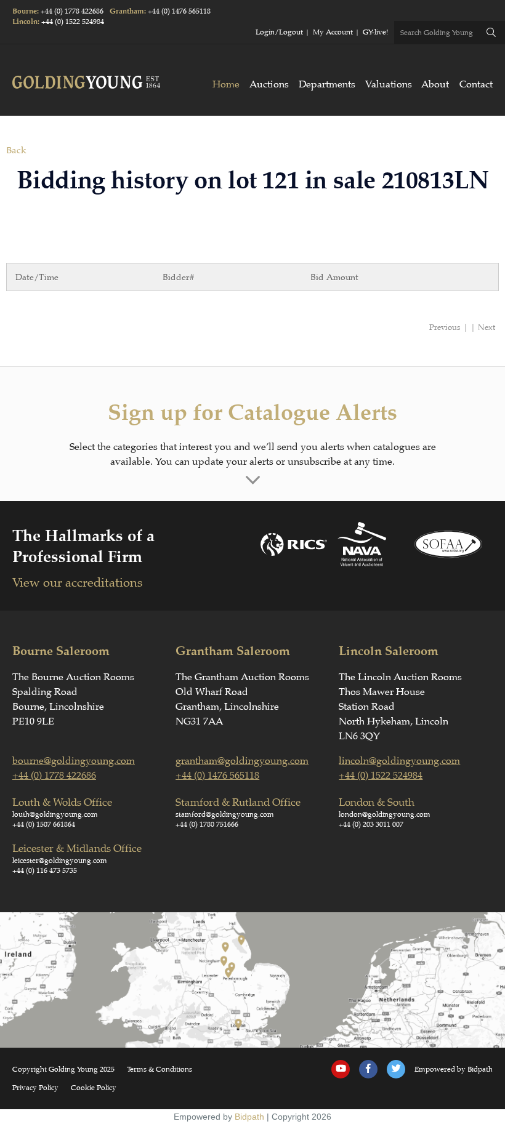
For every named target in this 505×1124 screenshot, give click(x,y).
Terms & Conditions (159, 1069)
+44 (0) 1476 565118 (179, 11)
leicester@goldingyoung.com (59, 860)
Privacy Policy (35, 1088)
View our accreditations (77, 582)
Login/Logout (279, 32)
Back (16, 150)
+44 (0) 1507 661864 (43, 824)
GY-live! (375, 32)
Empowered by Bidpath (453, 1069)
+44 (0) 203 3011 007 (371, 824)
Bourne (24, 11)
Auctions (269, 84)
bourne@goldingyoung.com (73, 761)
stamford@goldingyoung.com (225, 814)
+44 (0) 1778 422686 (72, 11)
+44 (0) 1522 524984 (72, 21)
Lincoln (25, 21)
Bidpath (249, 1117)
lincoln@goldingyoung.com (399, 761)
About (435, 84)
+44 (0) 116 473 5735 (44, 870)
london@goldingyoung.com (384, 814)
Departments (327, 84)
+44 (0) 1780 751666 (207, 824)
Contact (476, 84)
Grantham (127, 11)
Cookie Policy (93, 1088)
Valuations (388, 84)
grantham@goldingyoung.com (242, 761)
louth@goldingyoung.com (55, 814)
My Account (333, 32)
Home (226, 84)
